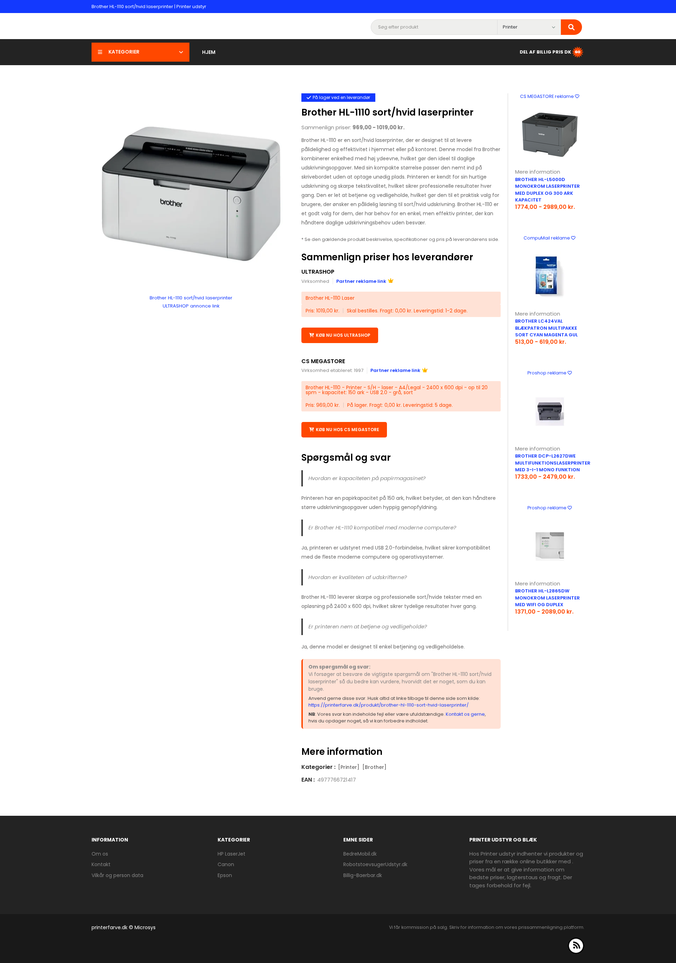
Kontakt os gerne (465, 714)
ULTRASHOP (317, 272)
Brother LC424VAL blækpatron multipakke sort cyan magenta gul (546, 328)
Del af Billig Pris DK (545, 51)
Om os (100, 853)
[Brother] (374, 767)
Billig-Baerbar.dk (362, 875)
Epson (225, 875)
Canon (226, 864)
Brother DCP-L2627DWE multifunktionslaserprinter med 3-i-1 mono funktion (552, 463)
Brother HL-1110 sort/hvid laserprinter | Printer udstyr (149, 6)
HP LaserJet (231, 853)
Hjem (208, 52)
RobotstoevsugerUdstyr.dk (375, 864)
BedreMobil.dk (360, 853)
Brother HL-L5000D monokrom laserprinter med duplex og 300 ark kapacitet (547, 190)
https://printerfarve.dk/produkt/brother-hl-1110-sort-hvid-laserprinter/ (388, 705)
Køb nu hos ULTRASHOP (343, 335)
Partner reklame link (361, 281)
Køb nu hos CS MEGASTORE (347, 430)
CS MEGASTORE (323, 361)
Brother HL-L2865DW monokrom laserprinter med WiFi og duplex (547, 598)
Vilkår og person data (117, 875)
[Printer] (348, 767)
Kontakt (101, 864)
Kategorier (123, 51)
